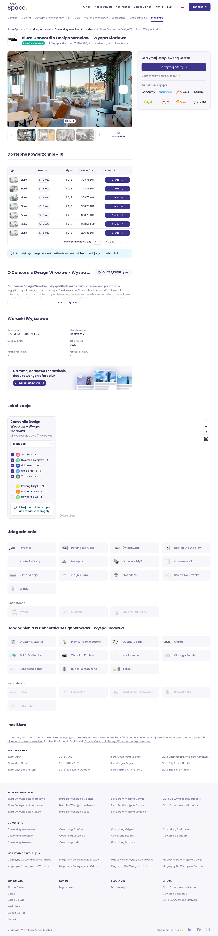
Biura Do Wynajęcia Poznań (128, 805)
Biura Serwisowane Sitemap (180, 900)
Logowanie (66, 887)
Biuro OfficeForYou (70, 763)
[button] (171, 7)
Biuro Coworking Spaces (125, 756)
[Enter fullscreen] (206, 439)
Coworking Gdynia (122, 829)
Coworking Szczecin (123, 842)
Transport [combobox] (19, 444)
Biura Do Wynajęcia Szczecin (128, 811)
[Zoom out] (206, 426)
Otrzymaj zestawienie (27, 383)
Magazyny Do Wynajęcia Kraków (79, 859)
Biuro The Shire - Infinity (176, 769)
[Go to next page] (127, 241)
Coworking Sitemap (175, 893)
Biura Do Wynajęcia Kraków (24, 811)
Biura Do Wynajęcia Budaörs (180, 805)
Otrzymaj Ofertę (172, 67)
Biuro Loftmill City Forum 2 (126, 769)
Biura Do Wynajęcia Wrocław (25, 805)
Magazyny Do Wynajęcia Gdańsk (79, 866)
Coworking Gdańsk (71, 829)
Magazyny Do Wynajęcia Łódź (129, 866)
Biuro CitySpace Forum (21, 769)
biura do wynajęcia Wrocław (69, 737)
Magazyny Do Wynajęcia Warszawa (29, 859)
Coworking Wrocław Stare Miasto (75, 29)
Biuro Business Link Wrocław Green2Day (186, 756)
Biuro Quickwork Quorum (74, 769)
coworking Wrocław (187, 737)
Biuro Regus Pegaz (121, 763)
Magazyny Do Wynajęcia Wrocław (28, 866)
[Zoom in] (206, 421)
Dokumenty (118, 887)
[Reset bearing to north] (206, 431)
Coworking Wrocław (38, 29)
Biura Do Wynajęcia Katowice (77, 805)
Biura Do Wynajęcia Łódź (74, 811)
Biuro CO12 (65, 756)
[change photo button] (123, 89)
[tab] (12, 18)
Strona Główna (16, 887)
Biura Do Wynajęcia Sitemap (180, 887)
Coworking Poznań (122, 835)
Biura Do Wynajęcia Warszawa (26, 798)
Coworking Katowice (72, 835)
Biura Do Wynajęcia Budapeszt (182, 798)
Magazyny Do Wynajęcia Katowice (132, 859)
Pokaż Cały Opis (67, 302)
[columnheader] (22, 170)
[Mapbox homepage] (67, 515)
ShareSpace (14, 29)
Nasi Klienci (14, 906)
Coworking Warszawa (21, 829)
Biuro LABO (14, 756)
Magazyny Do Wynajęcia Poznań (183, 866)
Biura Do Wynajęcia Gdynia (127, 798)
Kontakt (197, 7)
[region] (135, 467)
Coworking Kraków (19, 842)
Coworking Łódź (69, 842)
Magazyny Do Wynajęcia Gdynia (183, 859)
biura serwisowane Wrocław (25, 741)
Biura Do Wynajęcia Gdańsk (76, 798)
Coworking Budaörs (175, 835)
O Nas (11, 893)
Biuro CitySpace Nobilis (176, 763)
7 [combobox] (95, 242)
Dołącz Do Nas (16, 913)
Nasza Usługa (16, 900)
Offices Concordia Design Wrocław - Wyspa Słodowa (117, 741)
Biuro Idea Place (17, 763)
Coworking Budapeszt (176, 829)
